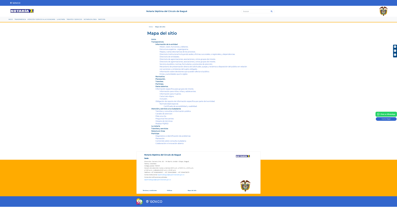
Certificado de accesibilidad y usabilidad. (180, 106)
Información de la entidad (166, 44)
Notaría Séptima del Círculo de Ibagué (162, 155)
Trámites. (159, 81)
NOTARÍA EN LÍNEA (90, 19)
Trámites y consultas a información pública (173, 111)
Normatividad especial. (169, 104)
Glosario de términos (164, 121)
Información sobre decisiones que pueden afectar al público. (184, 72)
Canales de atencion (163, 114)
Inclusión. (163, 99)
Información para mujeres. (170, 94)
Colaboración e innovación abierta (169, 143)
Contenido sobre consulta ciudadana (170, 141)
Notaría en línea (158, 131)
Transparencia (157, 42)
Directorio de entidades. (169, 57)
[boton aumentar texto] (395, 50)
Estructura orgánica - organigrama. (174, 49)
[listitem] (159, 27)
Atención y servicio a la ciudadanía (166, 109)
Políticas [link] (169, 190)
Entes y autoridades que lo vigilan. (174, 74)
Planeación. (160, 79)
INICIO (10, 19)
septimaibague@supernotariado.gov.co (171, 175)
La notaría (155, 126)
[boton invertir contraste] (395, 46)
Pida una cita (160, 116)
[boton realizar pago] (386, 114)
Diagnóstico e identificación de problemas (173, 136)
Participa (155, 134)
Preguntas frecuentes (164, 119)
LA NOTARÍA (61, 19)
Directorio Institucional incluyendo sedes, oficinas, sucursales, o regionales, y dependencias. (197, 54)
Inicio (151, 27)
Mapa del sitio (160, 27)
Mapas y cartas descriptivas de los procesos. (178, 52)
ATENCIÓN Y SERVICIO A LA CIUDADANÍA (41, 19)
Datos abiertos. (161, 86)
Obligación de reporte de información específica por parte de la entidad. (185, 101)
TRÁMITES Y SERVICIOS (74, 19)
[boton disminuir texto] (395, 54)
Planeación (160, 138)
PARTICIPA (101, 19)
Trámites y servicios (159, 129)
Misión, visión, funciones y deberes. (174, 47)
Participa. (159, 84)
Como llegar (386, 119)
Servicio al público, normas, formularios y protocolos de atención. (186, 64)
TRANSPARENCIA (20, 19)
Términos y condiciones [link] (150, 190)
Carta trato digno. (167, 96)
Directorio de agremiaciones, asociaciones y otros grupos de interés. (188, 59)
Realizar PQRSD (161, 124)
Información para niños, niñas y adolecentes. (178, 91)
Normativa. (160, 77)
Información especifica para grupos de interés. (174, 89)
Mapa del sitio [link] (192, 190)
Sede (146, 158)
